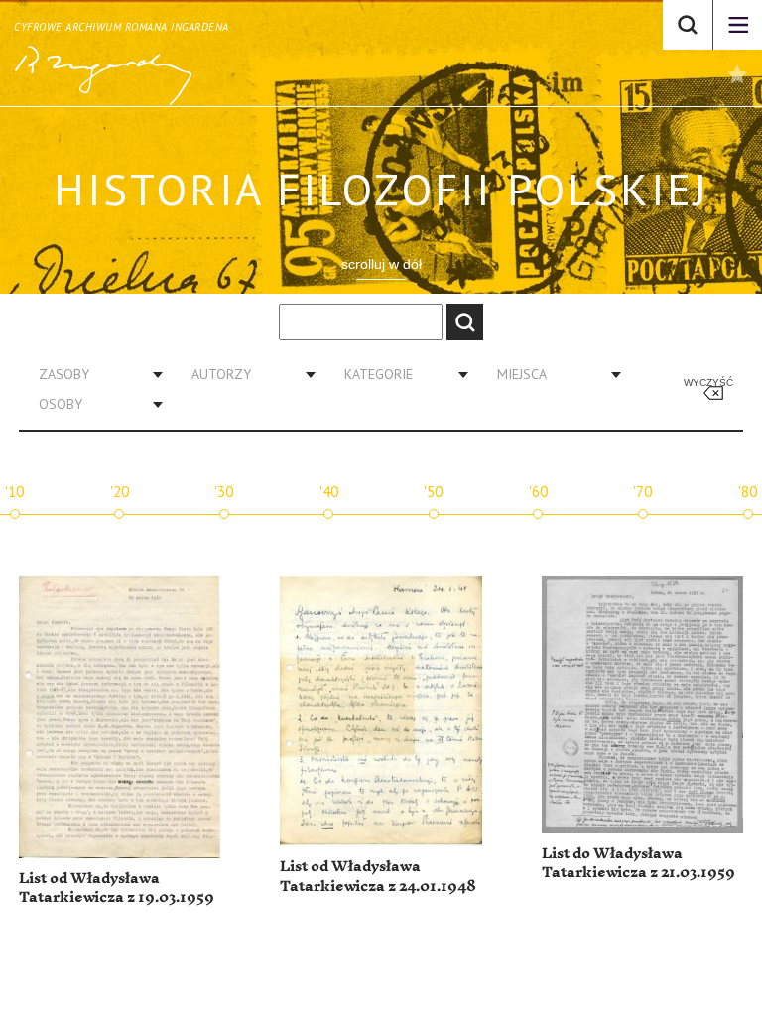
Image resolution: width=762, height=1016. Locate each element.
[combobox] (93, 374)
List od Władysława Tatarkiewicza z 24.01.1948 (378, 876)
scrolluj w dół (381, 264)
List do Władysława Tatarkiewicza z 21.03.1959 (638, 863)
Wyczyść (708, 382)
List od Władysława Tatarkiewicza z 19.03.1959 (116, 888)
